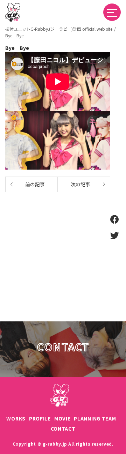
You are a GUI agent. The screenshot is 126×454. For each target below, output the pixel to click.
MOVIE (62, 418)
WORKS (16, 418)
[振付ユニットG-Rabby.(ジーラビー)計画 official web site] (12, 6)
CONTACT (63, 428)
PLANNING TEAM (95, 418)
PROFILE (40, 418)
